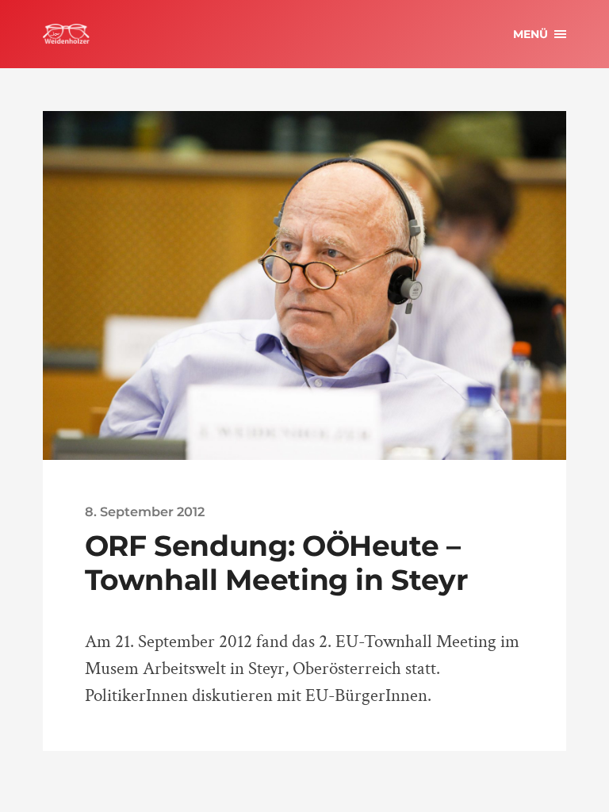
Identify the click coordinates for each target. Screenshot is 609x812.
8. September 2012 (145, 511)
